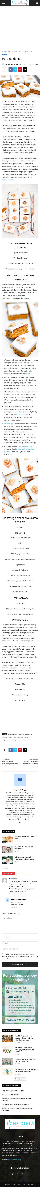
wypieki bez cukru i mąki (10, 740)
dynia (26, 737)
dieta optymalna (18, 737)
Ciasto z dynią (9, 424)
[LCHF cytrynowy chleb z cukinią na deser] (7, 839)
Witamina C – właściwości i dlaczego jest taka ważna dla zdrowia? (24, 1050)
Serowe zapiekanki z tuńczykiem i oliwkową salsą (30, 764)
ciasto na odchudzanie (25, 734)
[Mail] (20, 822)
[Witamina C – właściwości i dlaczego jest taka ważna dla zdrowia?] (7, 1049)
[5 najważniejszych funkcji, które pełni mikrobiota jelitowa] (7, 1071)
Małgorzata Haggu (12, 64)
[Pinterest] (20, 69)
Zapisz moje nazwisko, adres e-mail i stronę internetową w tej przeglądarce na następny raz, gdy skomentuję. (20, 956)
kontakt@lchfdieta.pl (14, 1160)
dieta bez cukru (7, 737)
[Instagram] (17, 1174)
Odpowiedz (12, 894)
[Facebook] (11, 69)
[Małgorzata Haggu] (3, 64)
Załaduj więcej (19, 1079)
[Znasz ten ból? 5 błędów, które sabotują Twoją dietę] (7, 1061)
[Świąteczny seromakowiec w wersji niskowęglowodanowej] (7, 860)
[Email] (25, 69)
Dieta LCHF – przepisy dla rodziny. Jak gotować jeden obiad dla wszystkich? (24, 1038)
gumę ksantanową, (25, 446)
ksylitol (27, 374)
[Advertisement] (20, 27)
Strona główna (6, 51)
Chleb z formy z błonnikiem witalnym (18, 1104)
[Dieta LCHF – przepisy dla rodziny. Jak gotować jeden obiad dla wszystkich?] (7, 1038)
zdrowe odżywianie (24, 740)
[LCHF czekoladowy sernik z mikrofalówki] (7, 850)
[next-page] (6, 867)
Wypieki (20, 51)
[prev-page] (3, 867)
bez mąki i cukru (12, 734)
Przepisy (14, 51)
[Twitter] (15, 69)
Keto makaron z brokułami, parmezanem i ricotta (10, 764)
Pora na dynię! (19, 1091)
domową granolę (8, 180)
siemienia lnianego (20, 415)
